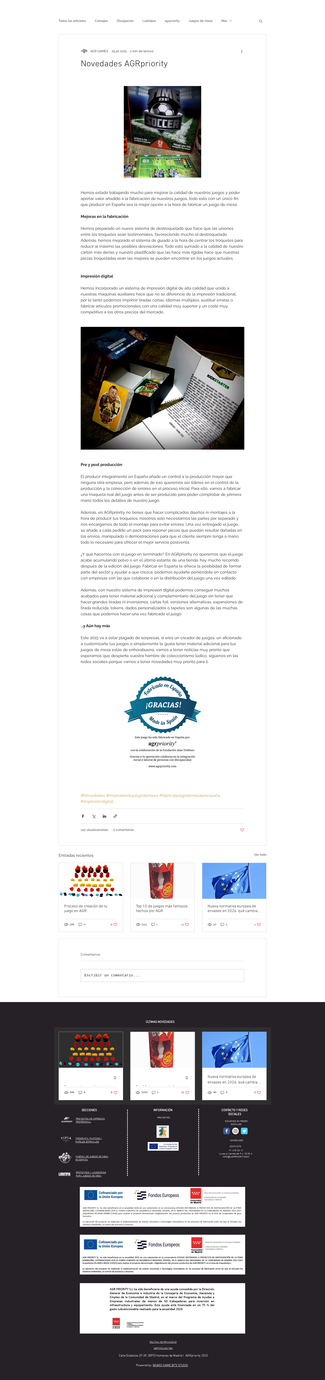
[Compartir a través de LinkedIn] (104, 816)
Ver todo (260, 854)
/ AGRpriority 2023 (195, 1356)
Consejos (101, 21)
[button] (261, 21)
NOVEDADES (236, 1140)
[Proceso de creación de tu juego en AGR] (91, 881)
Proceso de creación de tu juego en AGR (85, 908)
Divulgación (125, 21)
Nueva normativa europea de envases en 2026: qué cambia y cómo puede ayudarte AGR (234, 908)
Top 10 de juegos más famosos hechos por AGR (162, 908)
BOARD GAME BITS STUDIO (170, 1365)
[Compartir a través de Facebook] (83, 816)
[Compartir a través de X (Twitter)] (94, 816)
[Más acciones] (241, 51)
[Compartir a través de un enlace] (115, 816)
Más (224, 21)
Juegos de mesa (200, 21)
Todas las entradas (72, 21)
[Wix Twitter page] (244, 1131)
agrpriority (172, 21)
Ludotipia (149, 21)
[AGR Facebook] (226, 1131)
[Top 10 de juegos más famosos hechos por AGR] (163, 881)
